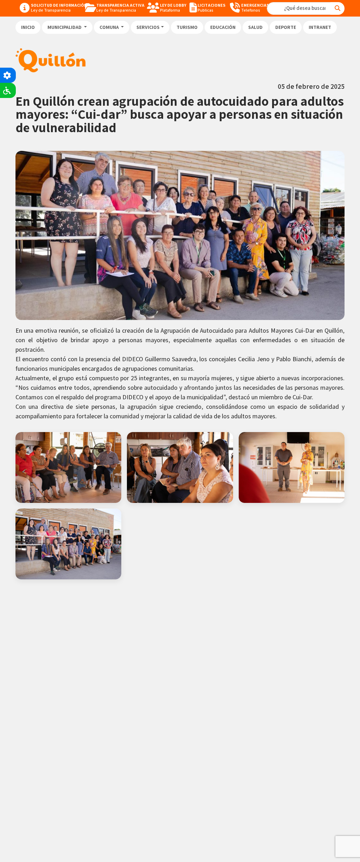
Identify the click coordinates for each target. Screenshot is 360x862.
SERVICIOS (148, 27)
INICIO (28, 27)
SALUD (255, 27)
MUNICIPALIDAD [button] (65, 27)
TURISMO (187, 27)
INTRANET (320, 27)
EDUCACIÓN (223, 27)
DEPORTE (285, 27)
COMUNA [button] (109, 27)
